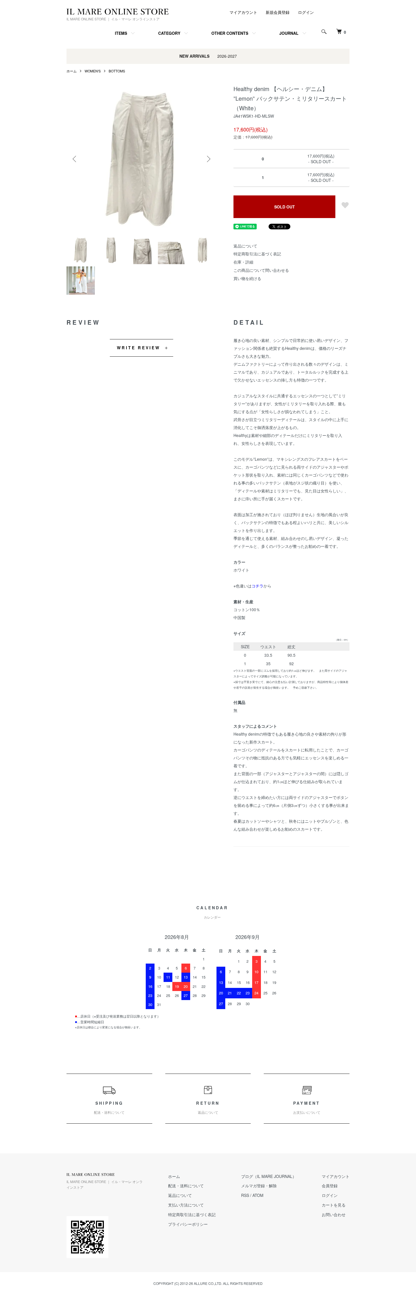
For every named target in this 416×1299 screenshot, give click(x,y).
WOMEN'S (93, 70)
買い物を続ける (247, 278)
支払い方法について (186, 1205)
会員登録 (330, 1185)
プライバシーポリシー (188, 1224)
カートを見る (334, 1205)
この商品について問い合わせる (261, 270)
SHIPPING (109, 1107)
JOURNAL (289, 33)
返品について (245, 246)
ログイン (306, 12)
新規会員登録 (278, 12)
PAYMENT (306, 1107)
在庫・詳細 (243, 262)
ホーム (72, 70)
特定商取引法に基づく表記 (257, 254)
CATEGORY (169, 33)
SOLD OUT (284, 207)
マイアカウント (243, 12)
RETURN (208, 1107)
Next (208, 159)
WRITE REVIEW (138, 347)
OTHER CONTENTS (229, 33)
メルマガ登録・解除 (259, 1185)
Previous (75, 159)
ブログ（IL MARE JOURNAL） (268, 1176)
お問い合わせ (334, 1214)
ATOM (257, 1195)
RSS (245, 1195)
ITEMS (121, 33)
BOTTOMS (117, 70)
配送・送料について (186, 1185)
